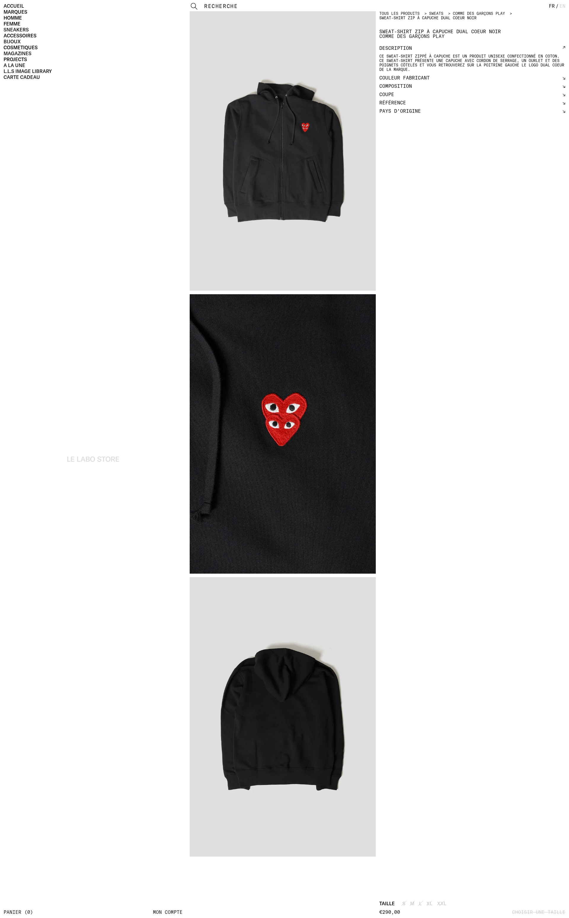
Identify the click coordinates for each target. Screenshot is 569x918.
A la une (14, 65)
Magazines (17, 53)
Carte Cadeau (22, 77)
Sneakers (16, 30)
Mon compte (168, 912)
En (562, 6)
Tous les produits (399, 13)
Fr (552, 6)
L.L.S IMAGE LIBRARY (28, 71)
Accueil (14, 6)
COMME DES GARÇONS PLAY (479, 13)
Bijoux (12, 41)
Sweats (436, 13)
